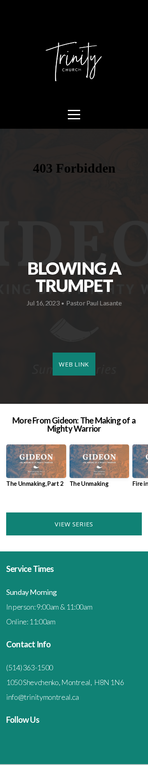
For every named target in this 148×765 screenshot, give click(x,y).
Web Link (74, 364)
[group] (36, 468)
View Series (74, 524)
